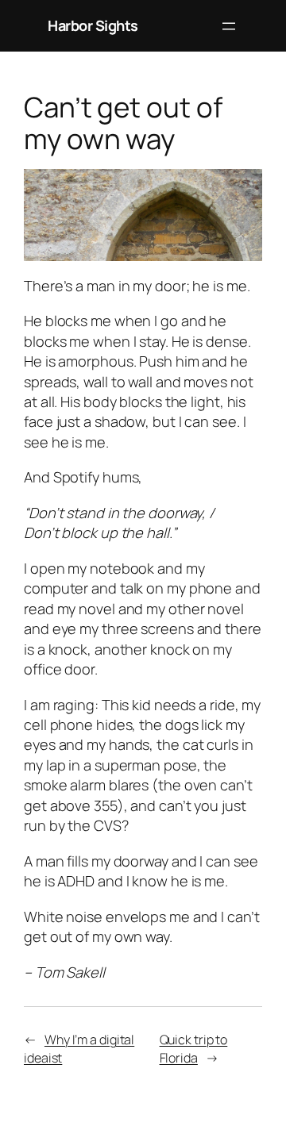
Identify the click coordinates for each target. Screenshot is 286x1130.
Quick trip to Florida (194, 1049)
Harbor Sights (93, 25)
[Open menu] (228, 26)
